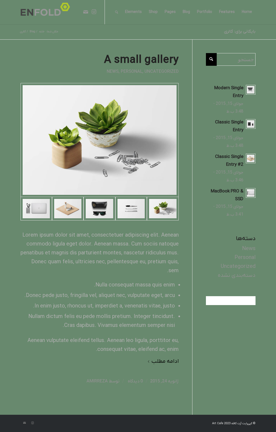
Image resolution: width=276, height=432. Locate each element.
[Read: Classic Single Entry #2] (251, 158)
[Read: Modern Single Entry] (251, 90)
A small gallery (141, 60)
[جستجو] (117, 12)
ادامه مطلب (165, 361)
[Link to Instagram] (94, 12)
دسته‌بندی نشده (237, 275)
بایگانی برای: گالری (240, 31)
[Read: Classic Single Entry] (251, 124)
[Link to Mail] (86, 12)
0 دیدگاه (135, 381)
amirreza (97, 381)
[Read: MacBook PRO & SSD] (251, 193)
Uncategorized (161, 71)
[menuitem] (247, 12)
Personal (131, 71)
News (113, 71)
